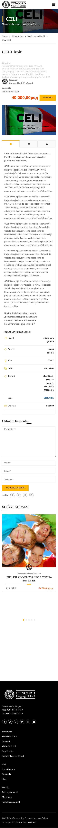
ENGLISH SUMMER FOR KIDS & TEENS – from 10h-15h (29, 579)
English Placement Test (13, 756)
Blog (4, 779)
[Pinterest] (25, 495)
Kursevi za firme (9, 736)
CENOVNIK (49, 398)
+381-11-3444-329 (14, 713)
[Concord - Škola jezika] (14, 4)
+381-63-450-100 (15, 710)
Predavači (13, 80)
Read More (29, 540)
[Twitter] (19, 495)
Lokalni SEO (31, 822)
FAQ (4, 764)
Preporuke (6, 774)
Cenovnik (6, 741)
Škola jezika (17, 36)
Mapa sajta (7, 797)
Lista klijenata (8, 769)
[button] (23, 620)
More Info (47, 97)
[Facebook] (12, 495)
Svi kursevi (7, 732)
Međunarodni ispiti (36, 36)
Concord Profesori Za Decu (29, 574)
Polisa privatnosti (10, 792)
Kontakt (5, 787)
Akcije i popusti (9, 746)
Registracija (7, 751)
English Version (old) (11, 802)
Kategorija (6, 88)
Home (5, 36)
